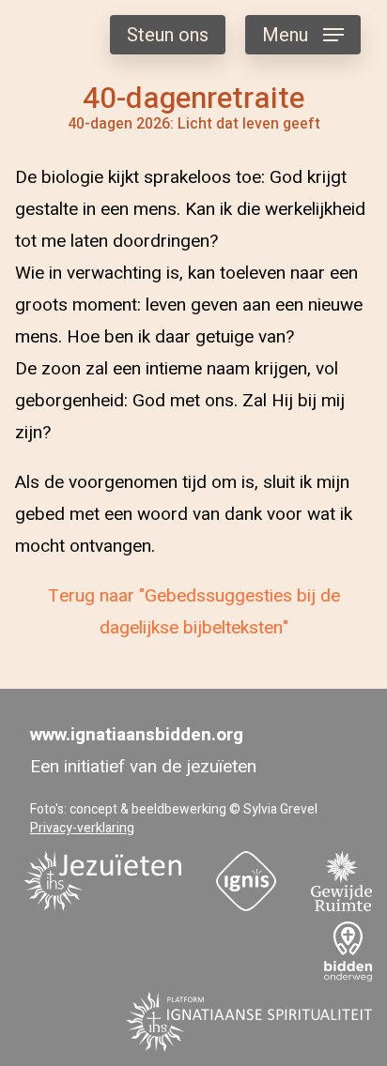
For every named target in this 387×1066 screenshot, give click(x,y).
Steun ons (168, 35)
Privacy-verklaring (82, 828)
